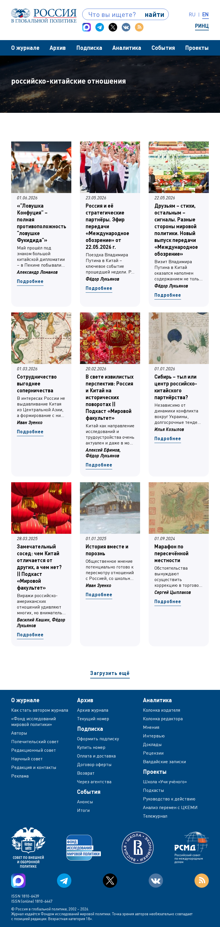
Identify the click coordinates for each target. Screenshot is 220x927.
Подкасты (153, 790)
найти (154, 14)
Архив (58, 47)
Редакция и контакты (33, 767)
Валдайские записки (164, 761)
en (205, 14)
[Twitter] (113, 27)
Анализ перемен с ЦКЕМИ (170, 807)
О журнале (25, 47)
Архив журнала (92, 710)
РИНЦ (202, 26)
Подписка (89, 47)
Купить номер (91, 747)
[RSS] (139, 27)
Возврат (86, 773)
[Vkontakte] (126, 27)
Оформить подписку (98, 738)
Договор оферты (94, 764)
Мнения (151, 727)
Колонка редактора (163, 718)
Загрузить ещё (110, 673)
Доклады (152, 744)
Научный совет (27, 758)
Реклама (20, 776)
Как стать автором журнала (39, 710)
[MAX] (86, 27)
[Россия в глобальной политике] (43, 16)
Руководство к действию (169, 799)
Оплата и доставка (96, 756)
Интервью (154, 736)
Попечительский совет (35, 741)
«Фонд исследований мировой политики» (33, 721)
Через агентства (94, 781)
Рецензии (153, 753)
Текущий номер (93, 718)
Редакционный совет (33, 750)
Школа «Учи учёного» (165, 781)
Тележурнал (155, 816)
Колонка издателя (161, 710)
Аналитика (126, 47)
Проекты (197, 47)
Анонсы (85, 801)
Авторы (19, 733)
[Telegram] (99, 27)
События (163, 47)
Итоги (83, 810)
